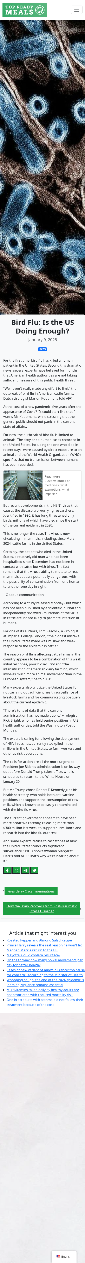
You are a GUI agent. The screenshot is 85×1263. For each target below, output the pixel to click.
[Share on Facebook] (7, 870)
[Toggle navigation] (77, 10)
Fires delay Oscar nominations (31, 891)
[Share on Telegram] (25, 870)
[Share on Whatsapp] (16, 870)
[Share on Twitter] (34, 870)
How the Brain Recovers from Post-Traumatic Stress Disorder (42, 908)
